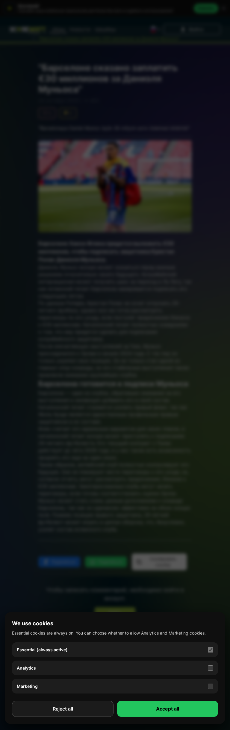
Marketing (27, 686)
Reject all (63, 709)
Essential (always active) (42, 649)
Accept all (167, 709)
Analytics (26, 667)
